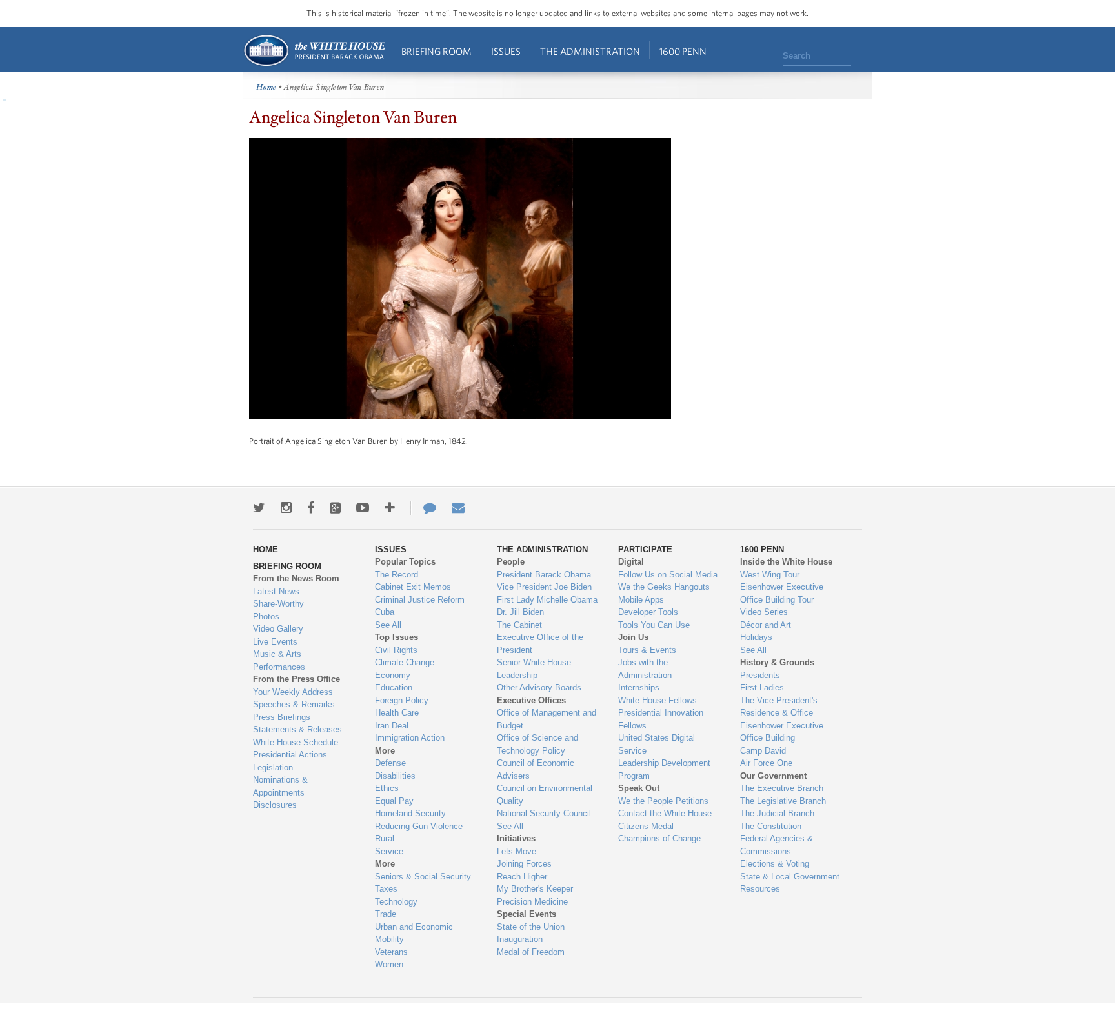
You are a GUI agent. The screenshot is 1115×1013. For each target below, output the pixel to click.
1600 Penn (683, 51)
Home (314, 51)
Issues (506, 51)
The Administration (590, 51)
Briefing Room (436, 51)
